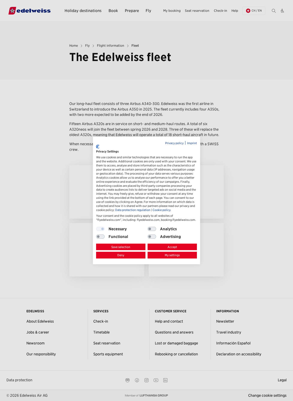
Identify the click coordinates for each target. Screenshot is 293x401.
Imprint (192, 143)
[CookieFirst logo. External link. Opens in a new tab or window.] (97, 147)
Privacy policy (174, 143)
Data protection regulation (132, 209)
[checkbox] (152, 229)
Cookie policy (161, 209)
